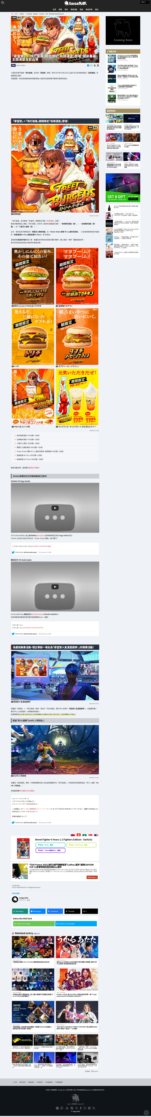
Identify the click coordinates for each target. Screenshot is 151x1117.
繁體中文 (143, 2)
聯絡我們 (31, 1082)
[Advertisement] (55, 100)
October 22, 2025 (46, 552)
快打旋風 (16, 893)
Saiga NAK (75, 3)
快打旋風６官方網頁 (26, 790)
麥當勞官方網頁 (33, 467)
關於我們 (22, 1082)
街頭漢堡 (50, 221)
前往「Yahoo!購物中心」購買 (50, 850)
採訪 (96, 9)
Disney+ (95, 1071)
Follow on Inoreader (67, 923)
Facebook (54, 911)
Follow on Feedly (23, 923)
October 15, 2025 (46, 822)
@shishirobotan (37, 614)
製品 (81, 9)
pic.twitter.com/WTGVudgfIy (41, 546)
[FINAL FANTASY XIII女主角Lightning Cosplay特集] (131, 156)
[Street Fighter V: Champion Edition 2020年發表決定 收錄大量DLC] (114, 137)
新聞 (60, 9)
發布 (66, 9)
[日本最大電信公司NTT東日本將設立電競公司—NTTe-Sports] (131, 118)
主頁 (54, 9)
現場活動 (74, 9)
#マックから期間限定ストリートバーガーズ (36, 809)
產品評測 (89, 9)
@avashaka (40, 535)
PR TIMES (96, 216)
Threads (71, 911)
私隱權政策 (49, 1082)
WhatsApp (19, 911)
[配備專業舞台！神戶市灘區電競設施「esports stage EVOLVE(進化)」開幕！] (114, 156)
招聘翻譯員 (59, 1082)
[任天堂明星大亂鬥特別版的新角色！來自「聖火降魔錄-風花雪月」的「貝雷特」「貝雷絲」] (114, 118)
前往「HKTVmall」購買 (79, 845)
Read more (91, 877)
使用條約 (40, 1082)
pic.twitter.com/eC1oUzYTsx (33, 627)
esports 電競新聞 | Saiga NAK (75, 1104)
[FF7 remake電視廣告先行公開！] (131, 137)
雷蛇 (88, 1071)
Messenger (37, 911)
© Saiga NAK (75, 1111)
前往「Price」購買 (46, 845)
